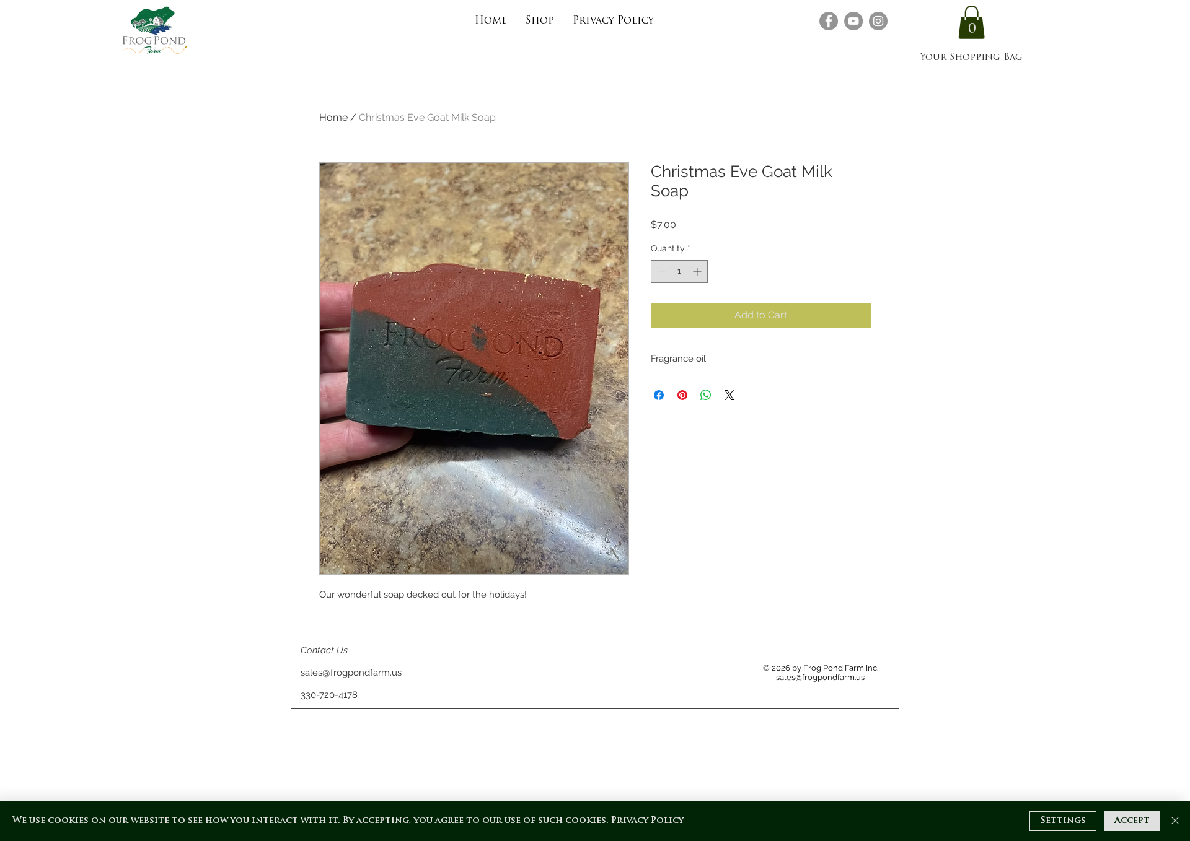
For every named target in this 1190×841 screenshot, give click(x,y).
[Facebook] (828, 21)
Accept (1132, 821)
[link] (971, 22)
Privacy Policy (647, 821)
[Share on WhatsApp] (706, 395)
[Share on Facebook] (658, 395)
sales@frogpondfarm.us (351, 672)
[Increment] (698, 271)
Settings (1063, 821)
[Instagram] (878, 21)
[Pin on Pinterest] (682, 395)
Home (333, 117)
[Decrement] (660, 271)
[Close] (1175, 821)
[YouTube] (853, 21)
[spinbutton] (679, 271)
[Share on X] (729, 395)
